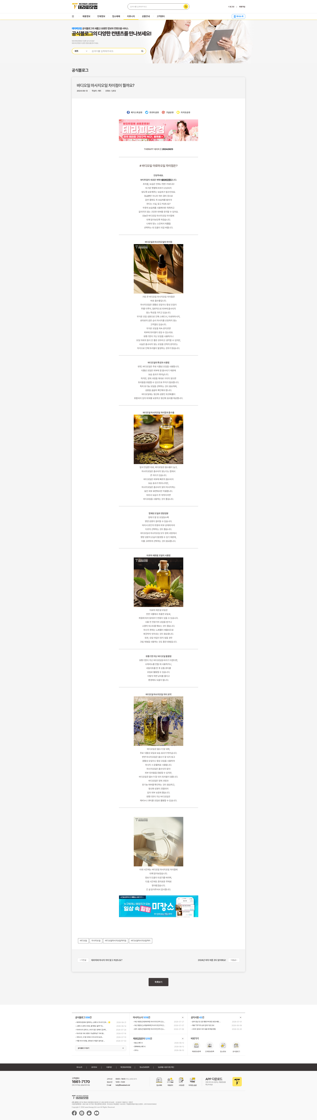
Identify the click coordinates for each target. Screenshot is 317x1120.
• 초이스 (135, 1050)
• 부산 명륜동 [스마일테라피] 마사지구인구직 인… (149, 1025)
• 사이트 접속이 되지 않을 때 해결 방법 (203, 1029)
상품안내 (146, 16)
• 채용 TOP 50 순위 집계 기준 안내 (202, 1025)
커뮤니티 (131, 16)
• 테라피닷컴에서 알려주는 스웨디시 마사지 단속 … (91, 1022)
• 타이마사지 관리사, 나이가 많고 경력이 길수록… (91, 1030)
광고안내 (94, 1067)
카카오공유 (185, 112)
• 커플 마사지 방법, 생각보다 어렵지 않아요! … (90, 1041)
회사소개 (239, 16)
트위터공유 (154, 112)
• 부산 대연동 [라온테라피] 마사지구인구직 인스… (149, 1022)
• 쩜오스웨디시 (138, 1043)
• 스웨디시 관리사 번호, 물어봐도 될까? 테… (89, 1026)
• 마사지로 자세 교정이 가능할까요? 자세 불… (90, 1033)
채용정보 (86, 16)
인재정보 (101, 16)
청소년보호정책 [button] (144, 1067)
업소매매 (116, 16)
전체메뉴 (73, 16)
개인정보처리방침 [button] (125, 1067)
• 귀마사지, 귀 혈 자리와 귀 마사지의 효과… (89, 1037)
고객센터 (161, 16)
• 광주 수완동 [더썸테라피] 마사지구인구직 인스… (149, 1029)
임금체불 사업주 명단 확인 (166, 1067)
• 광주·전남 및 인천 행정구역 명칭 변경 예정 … (206, 1022)
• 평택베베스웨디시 (139, 1047)
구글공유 (169, 112)
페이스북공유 (136, 112)
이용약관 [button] (109, 1067)
